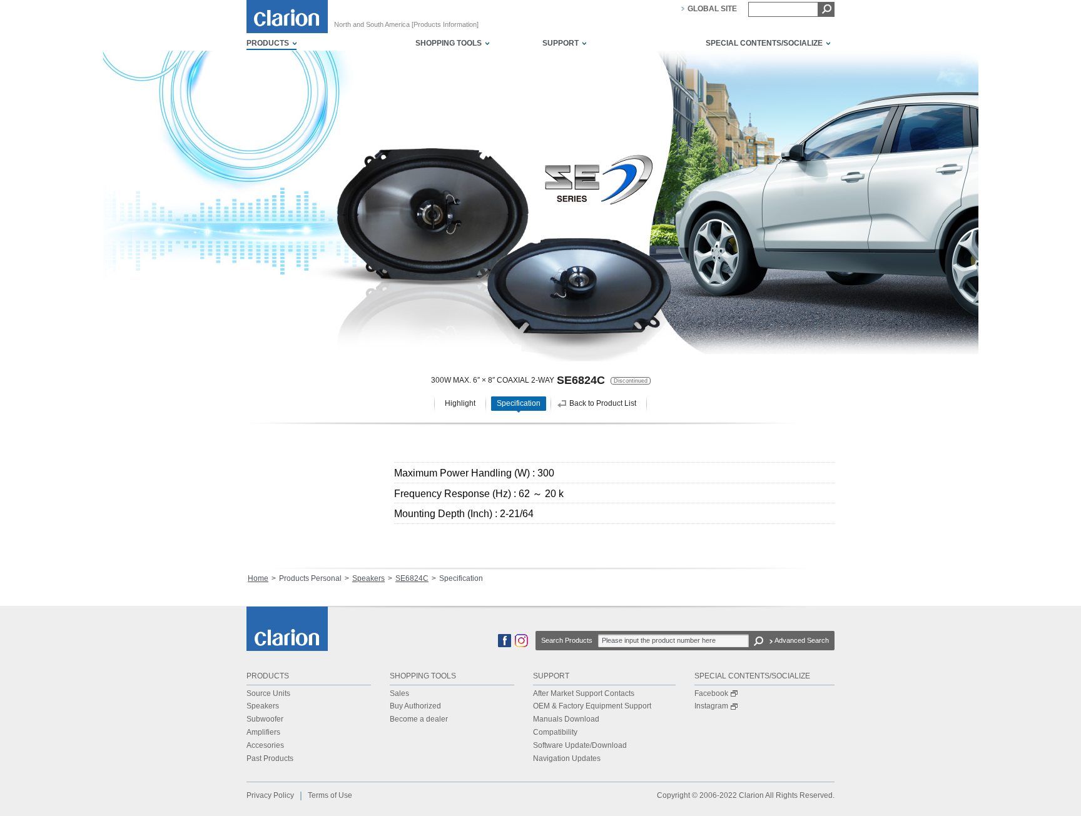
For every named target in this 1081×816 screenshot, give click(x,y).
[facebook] (504, 644)
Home (258, 578)
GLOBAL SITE (712, 8)
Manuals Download (566, 719)
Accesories (265, 745)
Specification (518, 403)
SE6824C (412, 578)
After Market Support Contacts (583, 693)
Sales (399, 693)
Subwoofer (264, 719)
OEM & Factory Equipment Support (592, 706)
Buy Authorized (415, 706)
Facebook (711, 693)
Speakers (368, 578)
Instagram (711, 706)
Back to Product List (602, 403)
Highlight (460, 403)
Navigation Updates (567, 758)
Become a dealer (419, 719)
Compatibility (555, 732)
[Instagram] (521, 644)
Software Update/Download (580, 745)
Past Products (269, 758)
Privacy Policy (270, 795)
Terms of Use (330, 795)
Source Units (268, 693)
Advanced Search (801, 640)
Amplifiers (263, 732)
